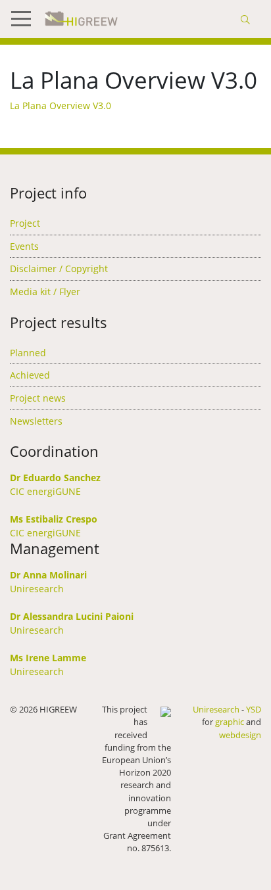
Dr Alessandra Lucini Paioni (72, 616)
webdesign (240, 735)
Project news (38, 398)
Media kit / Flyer (45, 291)
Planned (28, 352)
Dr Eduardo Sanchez (55, 477)
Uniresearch (37, 588)
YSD (253, 709)
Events (24, 246)
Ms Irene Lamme (48, 657)
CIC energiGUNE (45, 491)
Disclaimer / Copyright (59, 268)
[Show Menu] (26, 19)
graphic (229, 722)
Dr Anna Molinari (48, 575)
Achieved (30, 375)
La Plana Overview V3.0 (60, 105)
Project (25, 223)
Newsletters (36, 421)
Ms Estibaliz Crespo (53, 519)
